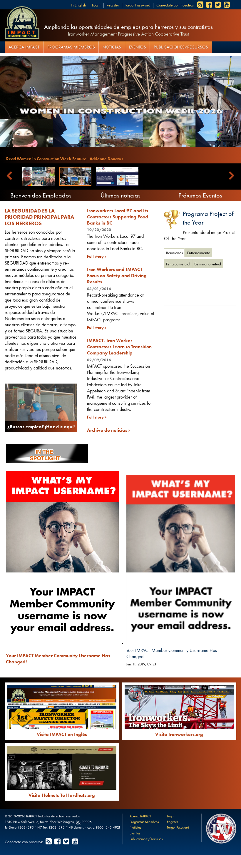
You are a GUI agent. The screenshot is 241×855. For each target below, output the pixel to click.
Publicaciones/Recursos (181, 47)
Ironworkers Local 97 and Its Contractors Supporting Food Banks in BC (117, 217)
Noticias (112, 47)
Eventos (137, 47)
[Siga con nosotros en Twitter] (218, 5)
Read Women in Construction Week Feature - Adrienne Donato (63, 158)
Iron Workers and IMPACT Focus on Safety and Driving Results (117, 275)
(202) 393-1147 (30, 827)
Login (96, 5)
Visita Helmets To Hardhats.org (62, 795)
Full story (95, 256)
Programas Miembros (71, 47)
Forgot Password (137, 5)
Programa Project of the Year (208, 218)
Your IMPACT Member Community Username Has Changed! (171, 653)
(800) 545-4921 (108, 827)
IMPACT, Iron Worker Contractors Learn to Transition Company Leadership (119, 346)
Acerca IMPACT (24, 47)
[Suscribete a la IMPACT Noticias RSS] (200, 5)
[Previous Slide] (9, 176)
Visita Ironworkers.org (179, 734)
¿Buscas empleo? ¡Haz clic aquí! (41, 427)
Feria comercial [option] (178, 264)
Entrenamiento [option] (198, 252)
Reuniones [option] (174, 252)
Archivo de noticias (107, 430)
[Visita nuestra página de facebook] (209, 5)
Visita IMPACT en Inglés (62, 734)
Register (112, 5)
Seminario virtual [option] (207, 264)
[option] (200, 284)
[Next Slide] (232, 176)
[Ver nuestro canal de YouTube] (227, 5)
